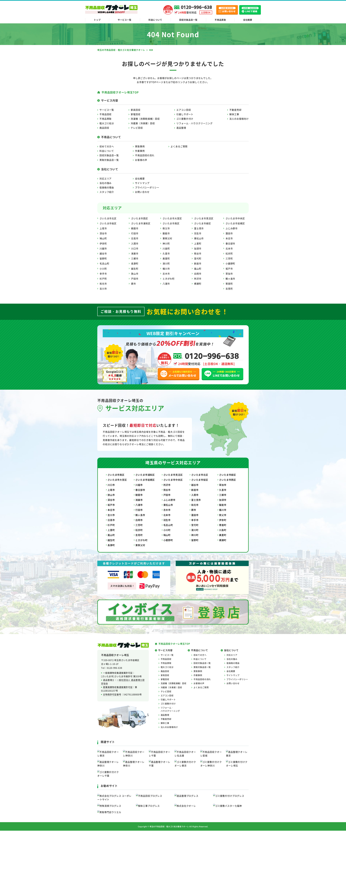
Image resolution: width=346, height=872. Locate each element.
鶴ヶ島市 (230, 278)
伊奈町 (103, 243)
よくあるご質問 (179, 146)
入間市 (134, 243)
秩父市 (166, 228)
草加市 (229, 273)
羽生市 (197, 233)
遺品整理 (181, 127)
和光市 (103, 283)
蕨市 (133, 283)
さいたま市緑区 (202, 223)
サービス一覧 (124, 19)
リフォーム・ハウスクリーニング (194, 123)
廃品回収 (104, 127)
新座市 (197, 263)
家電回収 (135, 114)
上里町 (197, 243)
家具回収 (135, 109)
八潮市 (166, 283)
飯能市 (166, 233)
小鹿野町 (230, 263)
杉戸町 (103, 278)
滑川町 (166, 263)
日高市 (134, 238)
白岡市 (197, 273)
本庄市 (229, 238)
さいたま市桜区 (108, 223)
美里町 (166, 258)
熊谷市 (197, 253)
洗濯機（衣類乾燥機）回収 (145, 118)
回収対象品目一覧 (188, 19)
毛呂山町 (104, 263)
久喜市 (166, 253)
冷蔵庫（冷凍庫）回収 (143, 123)
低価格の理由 (106, 187)
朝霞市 (134, 228)
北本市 (229, 248)
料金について (155, 19)
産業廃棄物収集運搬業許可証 (118, 687)
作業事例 (140, 150)
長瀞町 (134, 263)
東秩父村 (167, 238)
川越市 (103, 248)
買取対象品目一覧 (109, 160)
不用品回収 (105, 114)
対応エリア (105, 178)
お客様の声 (141, 160)
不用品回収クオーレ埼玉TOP (120, 92)
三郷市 (134, 258)
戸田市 (134, 278)
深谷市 (103, 233)
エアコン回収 (183, 109)
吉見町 (229, 288)
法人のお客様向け (239, 118)
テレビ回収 (137, 127)
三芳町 (229, 258)
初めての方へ (106, 146)
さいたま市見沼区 (203, 218)
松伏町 (229, 253)
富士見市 (199, 228)
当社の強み (105, 183)
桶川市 (166, 268)
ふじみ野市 (232, 228)
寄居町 (229, 283)
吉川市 (103, 288)
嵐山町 (197, 268)
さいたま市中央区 (235, 218)
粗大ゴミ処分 (106, 123)
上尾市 (103, 228)
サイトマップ (142, 183)
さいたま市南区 (171, 223)
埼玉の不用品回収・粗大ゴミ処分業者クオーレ (169, 826)
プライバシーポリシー (147, 187)
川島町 (166, 248)
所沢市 (197, 278)
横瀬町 (197, 283)
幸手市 (103, 273)
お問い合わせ (142, 192)
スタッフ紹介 (106, 192)
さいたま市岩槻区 (235, 223)
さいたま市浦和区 (140, 223)
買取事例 (140, 146)
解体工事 (234, 114)
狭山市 (134, 273)
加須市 (197, 248)
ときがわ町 (169, 278)
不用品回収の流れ (144, 155)
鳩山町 (103, 238)
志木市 (166, 273)
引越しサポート (184, 114)
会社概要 (247, 19)
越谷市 (103, 253)
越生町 (134, 268)
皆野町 (103, 258)
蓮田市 (229, 233)
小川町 (103, 268)
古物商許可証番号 (112, 694)
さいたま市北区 (108, 218)
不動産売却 (235, 109)
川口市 (134, 248)
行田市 (134, 233)
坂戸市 (229, 268)
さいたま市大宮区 (172, 218)
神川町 (166, 243)
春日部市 (230, 243)
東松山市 (199, 238)
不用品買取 (220, 19)
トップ (97, 19)
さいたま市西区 (139, 218)
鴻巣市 (134, 253)
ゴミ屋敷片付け (184, 118)
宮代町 (197, 258)
